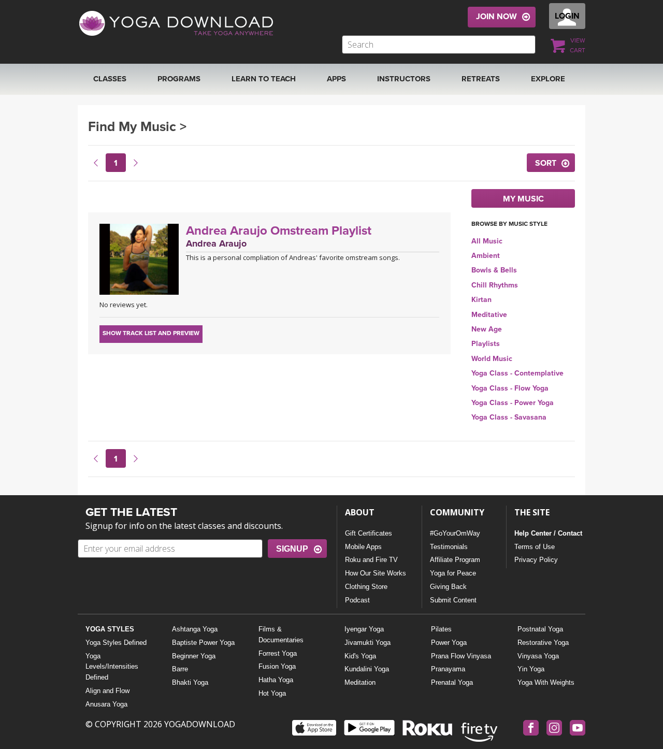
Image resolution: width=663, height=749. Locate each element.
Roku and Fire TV (371, 560)
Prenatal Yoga (452, 682)
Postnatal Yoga (540, 629)
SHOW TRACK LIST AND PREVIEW (151, 333)
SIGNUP (292, 548)
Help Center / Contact (548, 533)
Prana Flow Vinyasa (461, 656)
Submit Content (453, 600)
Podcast (357, 600)
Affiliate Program (455, 560)
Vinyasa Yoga (538, 656)
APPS (336, 78)
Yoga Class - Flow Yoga (510, 388)
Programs (178, 78)
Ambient (485, 255)
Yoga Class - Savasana (508, 417)
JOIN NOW (496, 16)
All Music (486, 241)
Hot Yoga (272, 693)
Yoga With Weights (545, 682)
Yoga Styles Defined (116, 642)
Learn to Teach (264, 78)
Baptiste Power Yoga (203, 642)
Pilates (441, 629)
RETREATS (481, 78)
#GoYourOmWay (455, 533)
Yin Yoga (530, 669)
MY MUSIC (523, 199)
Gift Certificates (368, 533)
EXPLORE (548, 78)
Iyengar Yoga (364, 629)
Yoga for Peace (453, 573)
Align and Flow (107, 691)
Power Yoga (449, 642)
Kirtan (481, 299)
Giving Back (448, 586)
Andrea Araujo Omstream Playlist (278, 230)
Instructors (403, 78)
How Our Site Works (375, 573)
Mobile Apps (363, 547)
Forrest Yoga (277, 653)
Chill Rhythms (494, 285)
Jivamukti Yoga (367, 642)
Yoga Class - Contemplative (517, 373)
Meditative (489, 314)
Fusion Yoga (277, 666)
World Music (491, 358)
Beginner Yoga (193, 656)
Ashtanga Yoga (195, 629)
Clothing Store (366, 586)
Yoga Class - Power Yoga (512, 402)
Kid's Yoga (360, 656)
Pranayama (448, 669)
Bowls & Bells (494, 270)
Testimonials (449, 547)
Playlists (485, 343)
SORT (545, 163)
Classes (109, 78)
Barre (180, 669)
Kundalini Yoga (366, 669)
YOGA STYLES (109, 629)
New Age (486, 329)
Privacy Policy (536, 560)
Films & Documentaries (281, 634)
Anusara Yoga (106, 704)
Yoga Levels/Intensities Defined (111, 667)
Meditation (360, 682)
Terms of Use (534, 547)
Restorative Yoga (543, 642)
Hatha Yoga (275, 680)
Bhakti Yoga (190, 682)
